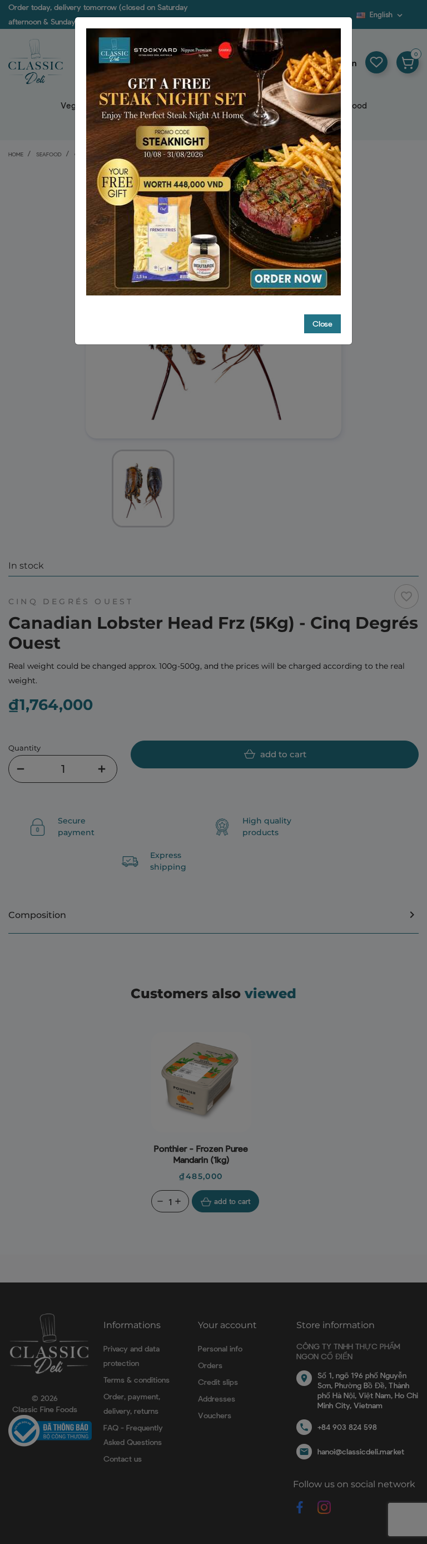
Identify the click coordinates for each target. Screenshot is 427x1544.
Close (322, 323)
